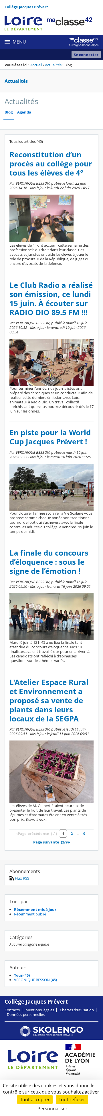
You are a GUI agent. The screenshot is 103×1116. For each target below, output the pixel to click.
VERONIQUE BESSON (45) (35, 979)
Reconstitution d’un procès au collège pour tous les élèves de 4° (50, 164)
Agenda (24, 112)
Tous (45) (22, 975)
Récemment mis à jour (35, 909)
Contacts (12, 1010)
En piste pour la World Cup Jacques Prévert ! (50, 437)
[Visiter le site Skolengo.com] (51, 1035)
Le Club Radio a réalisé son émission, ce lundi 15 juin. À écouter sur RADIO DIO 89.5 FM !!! (51, 298)
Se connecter (86, 54)
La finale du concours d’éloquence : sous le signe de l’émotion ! (48, 562)
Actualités (53, 64)
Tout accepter (35, 1099)
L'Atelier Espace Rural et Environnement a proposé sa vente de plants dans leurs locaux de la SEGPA (48, 700)
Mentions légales (39, 1010)
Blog (9, 112)
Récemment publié (30, 914)
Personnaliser (52, 1108)
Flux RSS (21, 878)
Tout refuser (72, 1099)
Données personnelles (26, 1014)
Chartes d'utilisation (77, 1010)
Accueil (36, 64)
